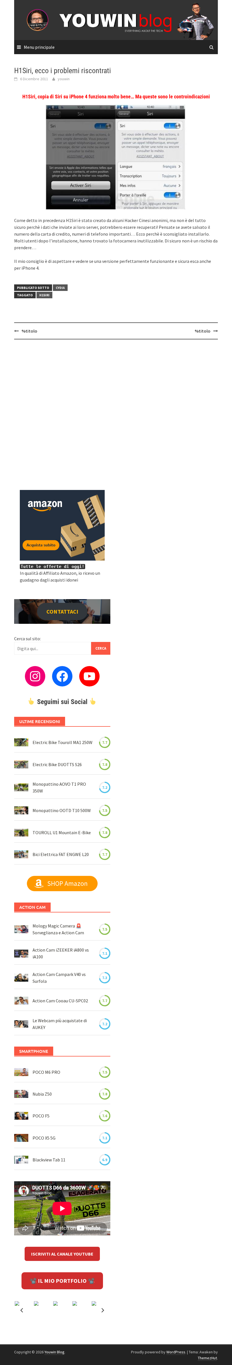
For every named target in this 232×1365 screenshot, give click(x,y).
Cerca (100, 648)
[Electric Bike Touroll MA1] (21, 742)
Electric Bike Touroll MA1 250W (63, 742)
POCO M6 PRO (46, 1072)
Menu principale (39, 47)
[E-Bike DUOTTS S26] (21, 764)
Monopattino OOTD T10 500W (62, 810)
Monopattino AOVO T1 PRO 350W (59, 787)
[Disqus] (116, 417)
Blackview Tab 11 (49, 1160)
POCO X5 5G (44, 1138)
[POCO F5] (21, 1116)
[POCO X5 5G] (21, 1138)
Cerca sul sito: (27, 638)
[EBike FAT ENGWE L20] (21, 854)
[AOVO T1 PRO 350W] (21, 787)
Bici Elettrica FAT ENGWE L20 (61, 854)
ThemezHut (207, 1357)
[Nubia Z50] (21, 1094)
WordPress (175, 1352)
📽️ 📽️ (62, 1280)
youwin (64, 78)
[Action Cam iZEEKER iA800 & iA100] (21, 953)
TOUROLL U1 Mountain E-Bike (62, 832)
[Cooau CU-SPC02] (21, 1001)
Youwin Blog (54, 1352)
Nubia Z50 (42, 1094)
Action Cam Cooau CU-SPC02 (60, 1000)
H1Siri (44, 295)
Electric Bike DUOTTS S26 (57, 764)
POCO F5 (41, 1116)
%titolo (29, 331)
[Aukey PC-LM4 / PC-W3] (21, 1024)
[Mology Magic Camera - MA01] (21, 929)
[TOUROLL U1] (21, 832)
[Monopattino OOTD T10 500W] (21, 810)
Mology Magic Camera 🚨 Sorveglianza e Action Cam (58, 929)
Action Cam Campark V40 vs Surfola (59, 977)
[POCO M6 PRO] (21, 1072)
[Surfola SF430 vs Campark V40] (21, 978)
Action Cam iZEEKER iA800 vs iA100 (61, 953)
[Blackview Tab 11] (21, 1160)
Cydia (60, 288)
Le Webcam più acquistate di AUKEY (60, 1024)
